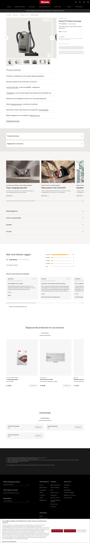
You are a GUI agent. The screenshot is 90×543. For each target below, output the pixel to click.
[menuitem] (10, 6)
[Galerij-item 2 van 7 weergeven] (18, 62)
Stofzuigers (15, 15)
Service (69, 6)
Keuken (9, 6)
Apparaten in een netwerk (69, 495)
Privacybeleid (10, 541)
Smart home (57, 6)
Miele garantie (53, 495)
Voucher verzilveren (54, 487)
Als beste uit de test (54, 497)
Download (38, 427)
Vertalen (10, 292)
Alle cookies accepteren (57, 530)
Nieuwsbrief (7, 498)
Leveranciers (42, 495)
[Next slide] (52, 38)
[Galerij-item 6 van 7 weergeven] (51, 62)
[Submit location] (28, 484)
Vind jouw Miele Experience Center (11, 492)
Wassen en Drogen (20, 6)
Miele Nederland (43, 487)
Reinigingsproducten (44, 6)
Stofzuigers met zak (24, 15)
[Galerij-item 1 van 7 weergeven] (10, 62)
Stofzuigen (32, 6)
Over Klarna (53, 506)
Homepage (8, 15)
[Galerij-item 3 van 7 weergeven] (26, 62)
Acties (51, 490)
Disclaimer (4, 541)
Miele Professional (43, 518)
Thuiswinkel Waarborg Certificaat (55, 501)
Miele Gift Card (53, 504)
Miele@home (67, 485)
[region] (31, 38)
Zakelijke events (43, 500)
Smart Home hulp (68, 497)
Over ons (41, 485)
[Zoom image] (49, 55)
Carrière (41, 492)
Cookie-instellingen (82, 530)
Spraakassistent (67, 490)
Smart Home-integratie (69, 492)
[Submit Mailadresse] (28, 501)
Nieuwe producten (54, 492)
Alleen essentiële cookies (70, 530)
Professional (79, 6)
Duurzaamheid (42, 490)
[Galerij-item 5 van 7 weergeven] (43, 62)
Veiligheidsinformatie (12, 121)
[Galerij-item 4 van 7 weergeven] (34, 62)
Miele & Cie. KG (35, 115)
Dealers (41, 516)
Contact (41, 497)
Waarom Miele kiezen (55, 485)
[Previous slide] (6, 38)
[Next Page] (83, 303)
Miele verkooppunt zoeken (11, 482)
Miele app (66, 487)
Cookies (14, 541)
